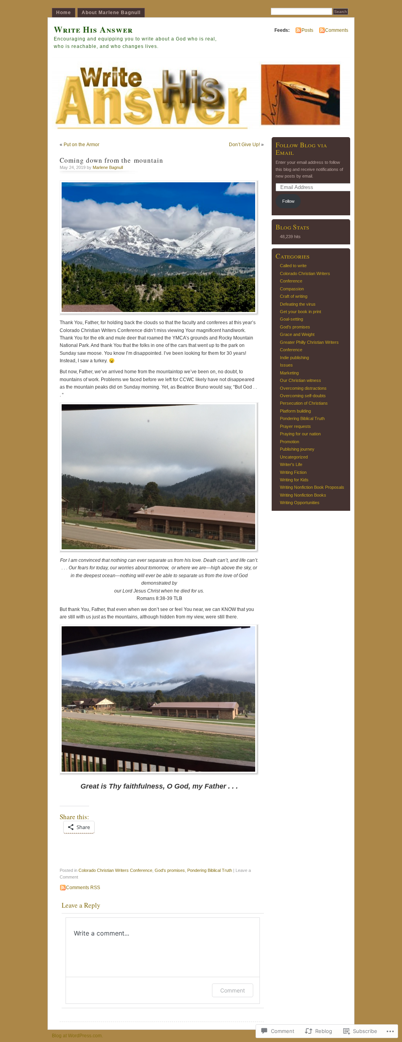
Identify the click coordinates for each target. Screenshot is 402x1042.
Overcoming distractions (303, 388)
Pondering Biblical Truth (209, 870)
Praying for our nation (300, 433)
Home (63, 12)
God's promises (170, 870)
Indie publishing (294, 357)
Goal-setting (291, 319)
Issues (286, 365)
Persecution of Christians (304, 403)
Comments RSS (83, 887)
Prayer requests (295, 426)
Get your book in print (300, 311)
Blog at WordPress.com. (77, 1035)
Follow (288, 201)
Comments (336, 30)
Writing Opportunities (300, 502)
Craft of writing (293, 296)
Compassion (292, 288)
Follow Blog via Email (301, 148)
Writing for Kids (294, 479)
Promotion (289, 441)
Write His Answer (93, 29)
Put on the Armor (81, 144)
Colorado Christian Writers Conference (115, 870)
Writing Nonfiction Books (303, 495)
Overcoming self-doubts (303, 395)
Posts (307, 30)
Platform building (295, 411)
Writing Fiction (293, 472)
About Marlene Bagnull (111, 12)
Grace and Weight (297, 334)
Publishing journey (297, 449)
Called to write (293, 265)
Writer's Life (291, 464)
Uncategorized (294, 457)
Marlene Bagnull (108, 167)
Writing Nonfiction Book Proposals (312, 487)
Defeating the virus (298, 304)
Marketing (289, 373)
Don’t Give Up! (244, 144)
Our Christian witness (300, 380)
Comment (232, 990)
